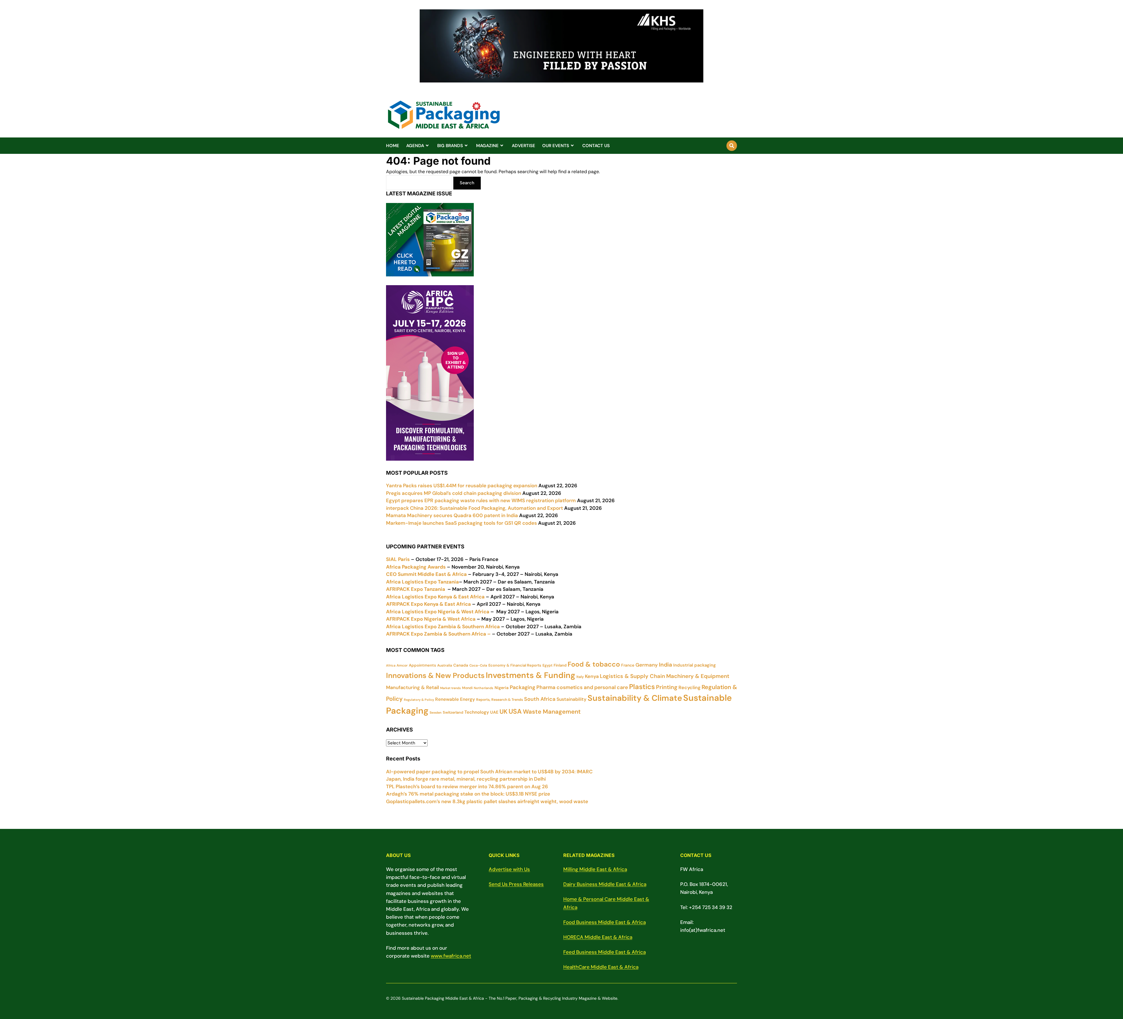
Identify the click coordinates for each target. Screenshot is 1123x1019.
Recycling (689, 687)
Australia (444, 665)
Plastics (642, 686)
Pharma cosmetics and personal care (582, 687)
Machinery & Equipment (697, 676)
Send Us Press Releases (516, 884)
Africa (390, 665)
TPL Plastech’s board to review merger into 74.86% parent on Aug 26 (467, 786)
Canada (460, 665)
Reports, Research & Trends (499, 699)
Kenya (592, 676)
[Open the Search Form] (731, 145)
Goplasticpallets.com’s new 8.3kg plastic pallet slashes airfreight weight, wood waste (487, 801)
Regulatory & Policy (419, 700)
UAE (494, 712)
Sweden (436, 712)
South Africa (539, 699)
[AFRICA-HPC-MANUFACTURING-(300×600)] (430, 456)
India (665, 664)
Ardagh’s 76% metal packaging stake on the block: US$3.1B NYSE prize (468, 794)
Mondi (467, 688)
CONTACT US (596, 146)
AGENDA (415, 146)
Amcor (402, 665)
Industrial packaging (694, 665)
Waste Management (552, 711)
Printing (666, 687)
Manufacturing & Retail (412, 687)
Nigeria (502, 687)
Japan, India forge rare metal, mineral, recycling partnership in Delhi (466, 779)
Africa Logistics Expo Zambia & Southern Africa (443, 626)
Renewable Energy (455, 699)
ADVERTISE (523, 146)
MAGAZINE (487, 146)
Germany (646, 665)
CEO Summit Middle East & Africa (426, 574)
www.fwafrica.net (451, 956)
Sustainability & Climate (635, 698)
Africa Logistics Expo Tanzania (422, 582)
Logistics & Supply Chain (632, 676)
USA (515, 711)
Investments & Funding (530, 675)
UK (503, 712)
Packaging (522, 687)
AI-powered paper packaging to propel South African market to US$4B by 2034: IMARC (489, 771)
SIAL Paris (398, 559)
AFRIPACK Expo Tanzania (415, 589)
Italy (580, 676)
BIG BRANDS (450, 146)
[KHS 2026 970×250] (561, 79)
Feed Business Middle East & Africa (604, 952)
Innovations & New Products (435, 675)
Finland (560, 665)
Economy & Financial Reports (514, 665)
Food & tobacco (594, 664)
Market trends (450, 688)
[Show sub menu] (427, 145)
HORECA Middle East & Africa (597, 937)
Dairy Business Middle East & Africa (604, 884)
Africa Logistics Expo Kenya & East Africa (435, 596)
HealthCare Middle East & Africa (600, 967)
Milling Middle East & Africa (595, 869)
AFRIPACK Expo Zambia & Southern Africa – (438, 634)
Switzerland (453, 712)
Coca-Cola (478, 665)
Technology (476, 712)
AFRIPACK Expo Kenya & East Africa (428, 604)
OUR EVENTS (555, 146)
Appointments (422, 665)
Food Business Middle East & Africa (604, 922)
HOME (392, 146)
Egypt (547, 665)
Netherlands (483, 688)
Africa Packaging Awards (416, 567)
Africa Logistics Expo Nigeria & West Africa (437, 611)
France (627, 665)
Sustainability (571, 699)
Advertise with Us (509, 869)
